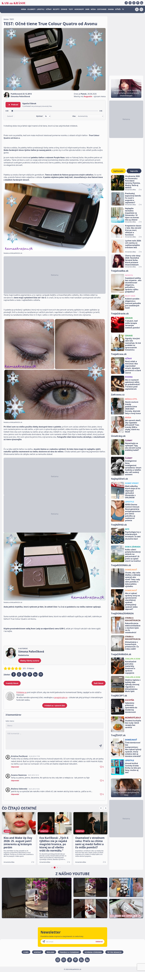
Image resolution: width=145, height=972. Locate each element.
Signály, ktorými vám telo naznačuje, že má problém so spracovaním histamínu (133, 344)
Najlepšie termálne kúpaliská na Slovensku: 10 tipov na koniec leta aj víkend (132, 214)
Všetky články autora (29, 660)
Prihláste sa (21, 692)
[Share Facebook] (13, 674)
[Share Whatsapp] (19, 674)
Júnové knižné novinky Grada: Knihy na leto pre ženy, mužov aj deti (133, 768)
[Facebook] (126, 2)
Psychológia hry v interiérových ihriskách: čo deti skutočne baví (133, 535)
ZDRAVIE (64, 9)
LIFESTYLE (40, 9)
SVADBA (111, 9)
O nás (25, 952)
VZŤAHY (49, 9)
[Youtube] (130, 2)
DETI (127, 529)
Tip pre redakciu (114, 952)
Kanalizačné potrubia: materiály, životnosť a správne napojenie (130, 667)
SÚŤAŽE (118, 9)
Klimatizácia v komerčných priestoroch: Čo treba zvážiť (132, 645)
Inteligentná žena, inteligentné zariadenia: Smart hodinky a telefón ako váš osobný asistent (133, 468)
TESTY (71, 9)
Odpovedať (15, 767)
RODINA (129, 377)
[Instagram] (133, 2)
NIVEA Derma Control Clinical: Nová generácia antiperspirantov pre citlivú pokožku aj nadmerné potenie (132, 512)
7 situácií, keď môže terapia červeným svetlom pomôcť (132, 324)
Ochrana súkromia (93, 952)
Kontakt (37, 952)
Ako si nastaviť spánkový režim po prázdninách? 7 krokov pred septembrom (132, 384)
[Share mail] (41, 674)
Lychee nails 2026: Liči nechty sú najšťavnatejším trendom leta (133, 244)
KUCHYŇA (129, 700)
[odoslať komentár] (100, 746)
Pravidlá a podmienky (69, 952)
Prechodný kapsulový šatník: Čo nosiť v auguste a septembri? (133, 198)
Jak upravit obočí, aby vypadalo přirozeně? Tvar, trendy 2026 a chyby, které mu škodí (133, 426)
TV (123, 9)
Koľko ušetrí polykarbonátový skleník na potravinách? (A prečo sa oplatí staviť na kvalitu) (133, 555)
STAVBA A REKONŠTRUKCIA (132, 619)
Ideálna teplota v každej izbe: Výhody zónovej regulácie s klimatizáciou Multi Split (132, 685)
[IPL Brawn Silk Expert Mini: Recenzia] (126, 908)
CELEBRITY (31, 9)
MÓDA (93, 9)
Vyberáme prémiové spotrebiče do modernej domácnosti (131, 707)
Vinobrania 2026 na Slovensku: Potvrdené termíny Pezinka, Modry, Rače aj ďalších (132, 182)
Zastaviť (10, 116)
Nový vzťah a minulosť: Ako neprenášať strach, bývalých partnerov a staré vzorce (133, 367)
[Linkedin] (141, 2)
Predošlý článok (12, 683)
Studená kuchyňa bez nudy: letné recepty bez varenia (133, 724)
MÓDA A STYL (131, 399)
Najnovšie (134, 171)
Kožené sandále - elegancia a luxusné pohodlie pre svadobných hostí (133, 303)
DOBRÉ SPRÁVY (132, 483)
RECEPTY (56, 9)
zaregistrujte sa (60, 697)
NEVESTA (129, 275)
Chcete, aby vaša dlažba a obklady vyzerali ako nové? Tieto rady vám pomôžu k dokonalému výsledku (132, 579)
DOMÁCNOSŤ (131, 569)
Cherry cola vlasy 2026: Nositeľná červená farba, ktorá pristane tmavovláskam (132, 260)
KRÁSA (23, 9)
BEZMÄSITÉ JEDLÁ (133, 717)
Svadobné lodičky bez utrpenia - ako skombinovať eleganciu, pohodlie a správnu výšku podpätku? (133, 285)
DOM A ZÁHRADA (132, 547)
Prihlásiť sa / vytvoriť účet (55, 705)
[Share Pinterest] (30, 674)
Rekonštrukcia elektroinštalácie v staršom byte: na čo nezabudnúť (132, 628)
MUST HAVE (130, 296)
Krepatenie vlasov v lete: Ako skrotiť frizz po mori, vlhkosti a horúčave (133, 230)
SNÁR (87, 9)
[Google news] (81, 959)
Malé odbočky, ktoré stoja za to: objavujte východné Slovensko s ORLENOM (132, 492)
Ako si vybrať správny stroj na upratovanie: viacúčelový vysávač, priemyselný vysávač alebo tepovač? (132, 601)
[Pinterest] (137, 2)
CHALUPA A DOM (132, 658)
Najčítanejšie (118, 171)
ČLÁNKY (128, 440)
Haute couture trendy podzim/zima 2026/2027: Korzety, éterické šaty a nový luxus (133, 407)
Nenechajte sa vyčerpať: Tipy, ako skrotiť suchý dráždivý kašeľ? (133, 446)
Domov (6, 19)
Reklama (50, 952)
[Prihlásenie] (137, 9)
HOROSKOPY (79, 9)
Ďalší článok (98, 683)
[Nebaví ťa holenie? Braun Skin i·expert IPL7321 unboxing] (90, 908)
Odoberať (99, 942)
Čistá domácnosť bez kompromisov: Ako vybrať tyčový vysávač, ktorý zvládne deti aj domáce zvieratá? (133, 749)
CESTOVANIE (101, 9)
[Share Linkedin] (35, 674)
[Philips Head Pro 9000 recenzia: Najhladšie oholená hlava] (126, 887)
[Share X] (24, 674)
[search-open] (141, 9)
